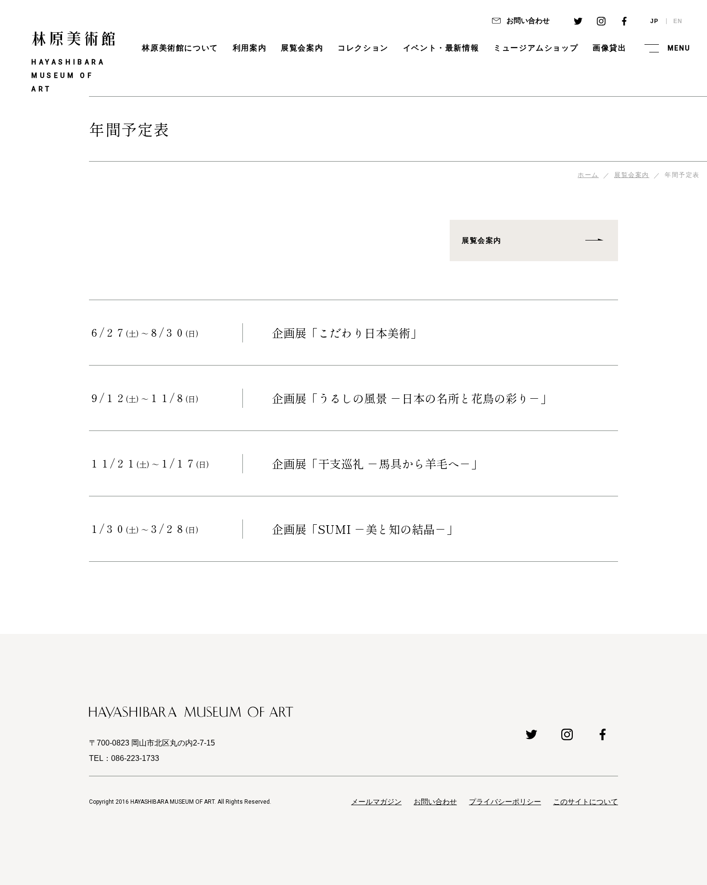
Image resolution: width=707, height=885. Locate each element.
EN (678, 21)
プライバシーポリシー (505, 801)
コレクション (363, 48)
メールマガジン (376, 801)
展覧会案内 (302, 48)
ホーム (588, 174)
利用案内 (249, 48)
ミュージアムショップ (535, 48)
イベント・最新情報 (441, 48)
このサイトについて (585, 801)
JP (654, 21)
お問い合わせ (527, 20)
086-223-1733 (135, 758)
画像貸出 (609, 48)
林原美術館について (180, 48)
